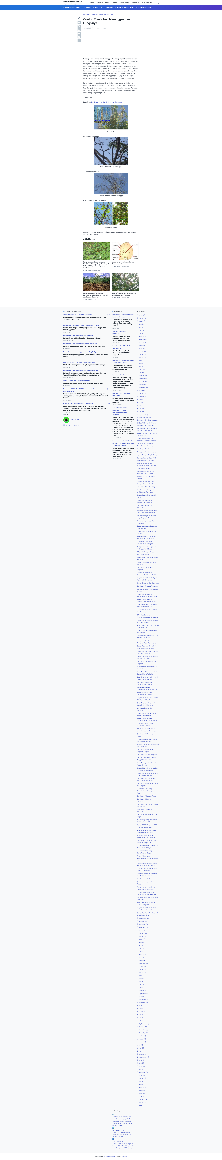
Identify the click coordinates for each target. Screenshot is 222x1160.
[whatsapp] (79, 29)
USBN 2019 (117, 445)
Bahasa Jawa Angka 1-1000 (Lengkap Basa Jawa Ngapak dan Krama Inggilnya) (122, 367)
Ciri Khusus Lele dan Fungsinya (147, 755)
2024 (141, 1066)
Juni (141, 330)
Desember (143, 348)
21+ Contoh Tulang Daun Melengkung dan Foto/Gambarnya (84, 365)
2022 (141, 1060)
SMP (128, 346)
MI (131, 441)
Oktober (142, 342)
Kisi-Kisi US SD (124, 441)
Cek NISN (115, 331)
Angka (65, 380)
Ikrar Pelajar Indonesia (77, 403)
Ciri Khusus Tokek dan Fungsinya (147, 796)
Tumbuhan (91, 362)
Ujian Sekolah (116, 395)
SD (117, 443)
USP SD (122, 375)
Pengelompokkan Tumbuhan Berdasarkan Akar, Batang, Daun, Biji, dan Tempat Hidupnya (95, 295)
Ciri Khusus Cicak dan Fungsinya (147, 487)
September (143, 339)
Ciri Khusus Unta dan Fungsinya (147, 586)
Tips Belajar (115, 414)
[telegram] (79, 33)
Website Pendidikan (72, 1)
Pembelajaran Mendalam (119, 412)
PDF (113, 443)
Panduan (93, 389)
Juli (140, 333)
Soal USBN (127, 393)
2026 (141, 1096)
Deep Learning (147, 2)
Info (120, 346)
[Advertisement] (111, 43)
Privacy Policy (124, 2)
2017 (142, 391)
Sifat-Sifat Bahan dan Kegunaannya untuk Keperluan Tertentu (124, 294)
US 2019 (131, 443)
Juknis (87, 389)
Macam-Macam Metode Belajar (147, 455)
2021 (142, 1036)
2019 (142, 966)
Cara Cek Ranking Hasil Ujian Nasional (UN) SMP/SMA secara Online (122, 353)
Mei (140, 327)
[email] (79, 40)
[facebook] (79, 22)
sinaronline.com (117, 1141)
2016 (142, 351)
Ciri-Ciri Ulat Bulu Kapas (145, 879)
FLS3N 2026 (80, 389)
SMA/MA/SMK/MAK (69, 391)
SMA (124, 346)
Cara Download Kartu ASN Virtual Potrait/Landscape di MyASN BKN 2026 (121, 1135)
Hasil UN (114, 346)
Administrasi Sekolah (69, 314)
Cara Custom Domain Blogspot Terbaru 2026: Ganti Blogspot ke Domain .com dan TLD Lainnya (123, 1146)
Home (92, 2)
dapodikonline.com (118, 1130)
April (141, 324)
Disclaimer (135, 2)
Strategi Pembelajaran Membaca (147, 452)
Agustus (142, 336)
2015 (141, 315)
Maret (141, 321)
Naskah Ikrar (89, 403)
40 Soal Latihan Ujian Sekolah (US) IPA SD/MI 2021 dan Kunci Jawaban (123, 400)
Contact (114, 2)
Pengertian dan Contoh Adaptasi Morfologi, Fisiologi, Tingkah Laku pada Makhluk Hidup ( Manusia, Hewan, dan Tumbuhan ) (96, 265)
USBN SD (124, 445)
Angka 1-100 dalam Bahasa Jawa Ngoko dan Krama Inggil (83, 383)
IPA (77, 362)
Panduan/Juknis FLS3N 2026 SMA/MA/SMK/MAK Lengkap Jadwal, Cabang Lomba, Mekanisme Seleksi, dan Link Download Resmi (85, 396)
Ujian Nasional (116, 348)
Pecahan (123, 410)
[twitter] (79, 26)
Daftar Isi (100, 2)
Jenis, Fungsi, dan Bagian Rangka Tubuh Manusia (123, 263)
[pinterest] (79, 36)
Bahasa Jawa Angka (78, 325)
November (143, 345)
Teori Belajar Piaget (143, 468)
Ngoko (97, 325)
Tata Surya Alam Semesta (145, 449)
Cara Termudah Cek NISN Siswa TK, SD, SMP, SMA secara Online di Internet (121, 338)
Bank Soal (115, 375)
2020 (141, 1006)
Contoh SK (81, 314)
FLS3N (73, 389)
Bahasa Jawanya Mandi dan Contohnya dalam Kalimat (82, 338)
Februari (142, 318)
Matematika (115, 410)
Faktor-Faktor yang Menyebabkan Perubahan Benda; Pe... (147, 858)
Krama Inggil (89, 325)
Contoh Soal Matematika (119, 407)
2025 (141, 1075)
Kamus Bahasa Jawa (91, 343)
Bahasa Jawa (67, 325)
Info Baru (122, 331)
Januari (142, 354)
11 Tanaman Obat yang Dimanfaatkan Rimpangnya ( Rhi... (146, 791)
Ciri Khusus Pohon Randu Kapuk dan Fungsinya (106, 102)
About (107, 2)
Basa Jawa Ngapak (78, 335)
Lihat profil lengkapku (72, 425)
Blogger (125, 1156)
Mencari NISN (116, 333)
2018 (141, 930)
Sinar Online (75, 420)
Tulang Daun (83, 362)
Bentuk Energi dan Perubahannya (148, 583)
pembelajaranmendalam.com (121, 1117)
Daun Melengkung (68, 362)
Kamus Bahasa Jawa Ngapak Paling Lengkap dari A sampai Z (84, 346)
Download (89, 314)
